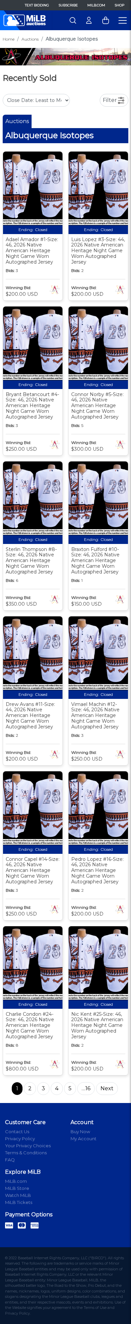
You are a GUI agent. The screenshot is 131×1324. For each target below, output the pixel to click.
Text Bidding (37, 5)
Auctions (30, 39)
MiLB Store (17, 1188)
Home (8, 39)
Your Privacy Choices (28, 1145)
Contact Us (17, 1131)
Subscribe (68, 5)
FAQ (10, 1159)
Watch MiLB (18, 1195)
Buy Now (80, 1131)
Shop (119, 5)
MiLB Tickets (18, 1202)
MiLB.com (96, 5)
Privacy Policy (20, 1138)
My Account (83, 1138)
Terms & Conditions (26, 1152)
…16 (86, 1088)
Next (107, 1088)
